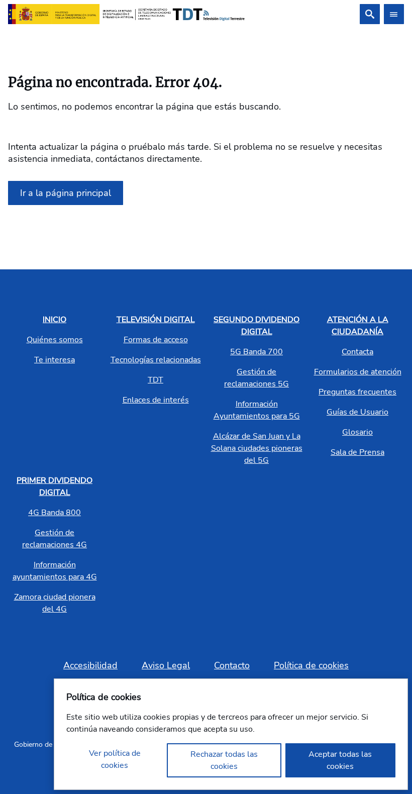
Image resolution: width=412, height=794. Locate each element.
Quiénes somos (55, 339)
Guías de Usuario (357, 412)
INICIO (54, 319)
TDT (155, 379)
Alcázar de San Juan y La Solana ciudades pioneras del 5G (256, 448)
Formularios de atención (357, 371)
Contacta (357, 351)
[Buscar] (370, 14)
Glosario (357, 432)
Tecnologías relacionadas (156, 359)
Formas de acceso (156, 339)
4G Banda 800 (54, 512)
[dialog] (231, 734)
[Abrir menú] (394, 14)
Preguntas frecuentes (357, 392)
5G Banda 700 (256, 351)
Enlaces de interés (156, 400)
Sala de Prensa (357, 452)
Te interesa (54, 359)
